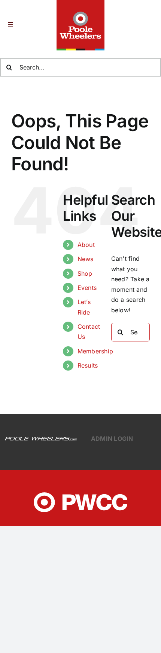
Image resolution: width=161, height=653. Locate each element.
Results (88, 365)
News (86, 259)
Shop (85, 273)
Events (87, 287)
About (86, 244)
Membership (95, 351)
